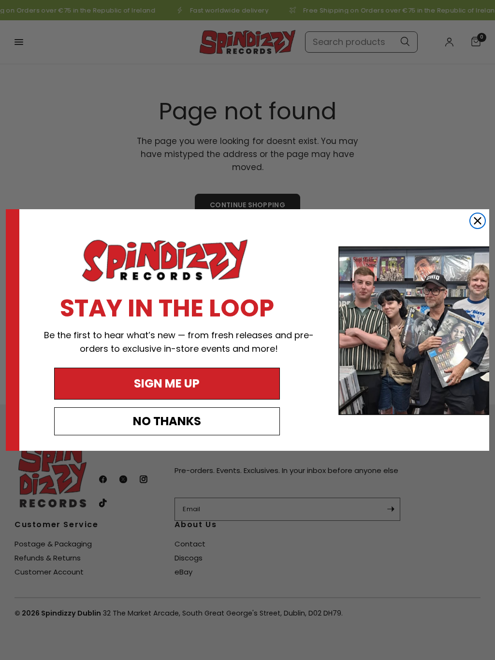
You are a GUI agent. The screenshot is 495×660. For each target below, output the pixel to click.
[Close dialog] (477, 221)
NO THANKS (167, 421)
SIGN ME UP (167, 383)
